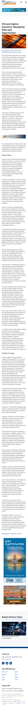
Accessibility (18, 703)
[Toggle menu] (26, 2)
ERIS (16, 672)
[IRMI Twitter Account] (7, 663)
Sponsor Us (11, 703)
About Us (5, 703)
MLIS (16, 674)
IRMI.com (5, 672)
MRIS (16, 677)
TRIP (16, 680)
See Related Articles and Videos (11, 52)
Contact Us (7, 659)
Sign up (4, 691)
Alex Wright (5, 50)
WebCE (4, 674)
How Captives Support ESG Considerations (10, 637)
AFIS (3, 677)
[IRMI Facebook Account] (3, 663)
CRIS (3, 680)
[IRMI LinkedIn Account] (10, 663)
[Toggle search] (21, 2)
